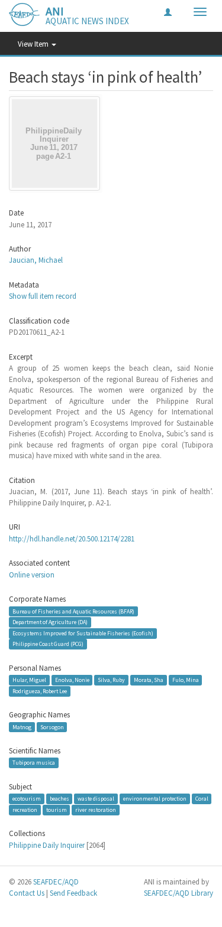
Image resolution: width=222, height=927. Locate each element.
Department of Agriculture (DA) (50, 622)
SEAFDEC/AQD (56, 882)
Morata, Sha (148, 680)
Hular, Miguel (29, 680)
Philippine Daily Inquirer (47, 845)
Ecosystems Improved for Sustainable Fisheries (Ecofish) (82, 633)
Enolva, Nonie (72, 680)
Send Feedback (73, 893)
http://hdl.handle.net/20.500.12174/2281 (71, 539)
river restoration (95, 810)
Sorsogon (52, 726)
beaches (59, 798)
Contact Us (26, 893)
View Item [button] (34, 44)
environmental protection (154, 798)
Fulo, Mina (185, 680)
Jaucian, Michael (36, 260)
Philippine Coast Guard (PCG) (47, 644)
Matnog (21, 726)
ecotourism (26, 798)
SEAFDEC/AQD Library (178, 893)
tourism (56, 810)
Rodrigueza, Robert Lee (39, 691)
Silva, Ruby (111, 680)
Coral (201, 798)
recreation (24, 810)
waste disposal (96, 798)
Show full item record (42, 296)
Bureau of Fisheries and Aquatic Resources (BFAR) (73, 611)
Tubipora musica (33, 762)
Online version (31, 575)
